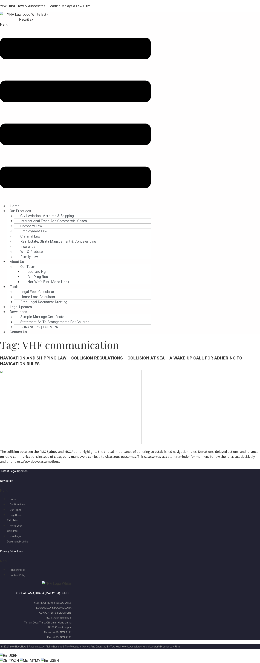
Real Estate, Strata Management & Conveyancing (58, 241)
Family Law (29, 257)
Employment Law (33, 231)
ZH (17, 660)
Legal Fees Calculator (37, 292)
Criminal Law (30, 236)
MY (38, 660)
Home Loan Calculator (37, 297)
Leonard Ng (36, 271)
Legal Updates (21, 307)
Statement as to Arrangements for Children (54, 322)
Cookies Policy (18, 575)
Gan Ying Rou (37, 277)
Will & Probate (31, 252)
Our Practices (20, 211)
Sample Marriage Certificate (42, 317)
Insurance (27, 246)
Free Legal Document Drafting (43, 302)
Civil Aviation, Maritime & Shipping (47, 216)
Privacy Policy (17, 569)
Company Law (31, 226)
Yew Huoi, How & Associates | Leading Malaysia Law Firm (45, 6)
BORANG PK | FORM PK (39, 327)
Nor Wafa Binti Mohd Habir (48, 282)
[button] (75, 111)
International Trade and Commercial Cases (53, 221)
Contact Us (18, 332)
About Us (17, 262)
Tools (14, 287)
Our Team (27, 267)
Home (14, 206)
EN (15, 655)
